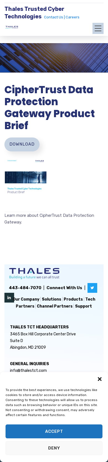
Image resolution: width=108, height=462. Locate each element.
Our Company (26, 299)
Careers (72, 17)
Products (73, 299)
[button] (99, 379)
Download (22, 144)
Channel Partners (55, 306)
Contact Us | (55, 17)
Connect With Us (64, 287)
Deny (54, 448)
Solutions (51, 299)
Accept (54, 431)
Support (83, 306)
